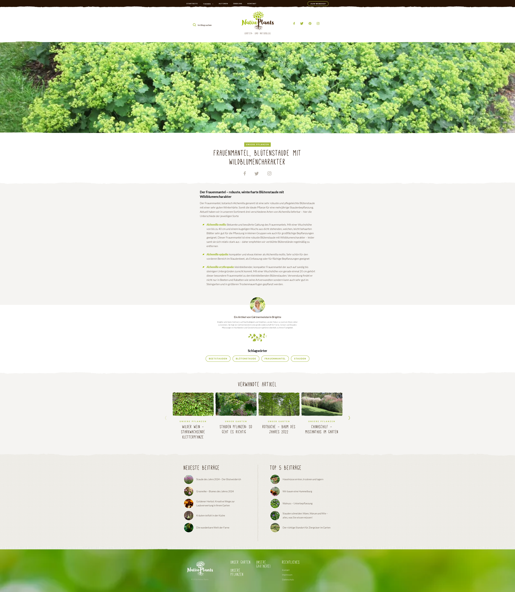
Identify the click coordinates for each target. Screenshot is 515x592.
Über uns (237, 4)
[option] (193, 418)
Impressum (287, 575)
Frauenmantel (275, 358)
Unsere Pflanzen (237, 572)
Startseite (192, 4)
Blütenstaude (246, 358)
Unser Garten (208, 9)
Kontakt (251, 4)
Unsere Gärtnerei (263, 564)
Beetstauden (218, 358)
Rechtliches (291, 562)
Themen (207, 4)
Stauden (300, 358)
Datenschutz (288, 580)
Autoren (223, 4)
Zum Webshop (318, 4)
